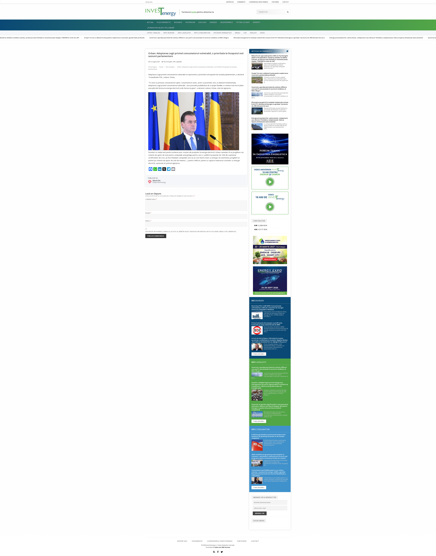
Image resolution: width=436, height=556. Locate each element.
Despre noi (230, 2)
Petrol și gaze (243, 22)
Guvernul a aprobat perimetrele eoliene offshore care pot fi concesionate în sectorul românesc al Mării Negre (155, 38)
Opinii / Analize (153, 33)
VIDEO (262, 33)
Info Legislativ (184, 33)
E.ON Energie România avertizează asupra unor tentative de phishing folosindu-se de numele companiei (268, 436)
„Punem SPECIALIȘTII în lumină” (160, 28)
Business (178, 22)
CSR (245, 33)
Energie (213, 22)
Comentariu (151, 199)
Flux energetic (164, 22)
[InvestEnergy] (160, 12)
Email (148, 221)
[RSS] (214, 552)
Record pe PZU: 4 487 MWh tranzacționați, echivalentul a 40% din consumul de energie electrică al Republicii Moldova (267, 308)
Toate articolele (258, 354)
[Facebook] (217, 552)
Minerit (256, 22)
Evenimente (241, 2)
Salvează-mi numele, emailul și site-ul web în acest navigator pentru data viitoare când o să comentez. (191, 231)
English (253, 33)
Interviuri (190, 22)
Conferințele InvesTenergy (258, 2)
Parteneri (275, 2)
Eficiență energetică (223, 33)
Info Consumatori (202, 33)
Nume (148, 213)
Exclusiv (202, 22)
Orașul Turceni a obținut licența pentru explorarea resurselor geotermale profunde (81, 38)
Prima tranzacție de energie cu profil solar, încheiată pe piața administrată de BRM (267, 324)
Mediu (237, 33)
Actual (150, 22)
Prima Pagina (152, 67)
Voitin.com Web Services (222, 547)
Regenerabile (226, 22)
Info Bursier (168, 33)
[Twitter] (222, 552)
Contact (285, 2)
